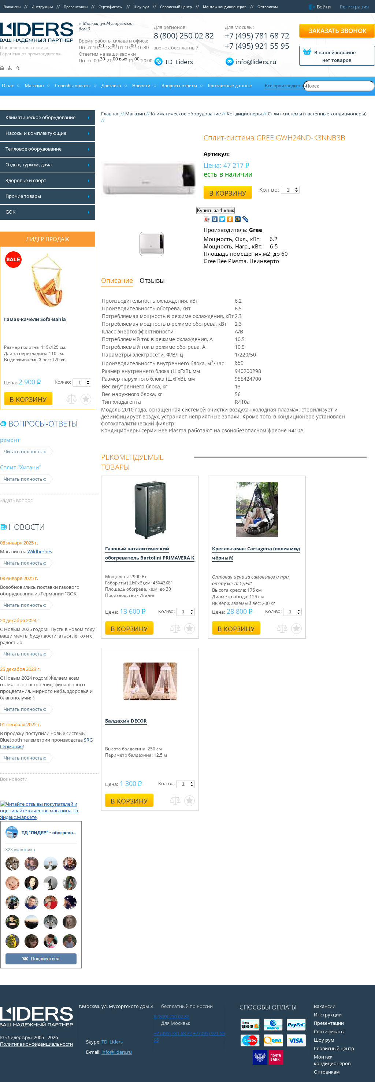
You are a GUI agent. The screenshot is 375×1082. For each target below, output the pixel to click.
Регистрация (354, 6)
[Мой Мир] (238, 219)
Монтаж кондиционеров (224, 6)
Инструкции (42, 6)
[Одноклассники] (230, 219)
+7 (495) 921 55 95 (257, 46)
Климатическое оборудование (186, 113)
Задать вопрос (16, 500)
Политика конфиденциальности (36, 1044)
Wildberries (39, 551)
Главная (110, 113)
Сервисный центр (176, 6)
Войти (324, 6)
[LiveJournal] (245, 219)
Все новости (13, 779)
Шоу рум (141, 6)
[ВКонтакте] (215, 219)
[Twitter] (222, 219)
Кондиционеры (244, 113)
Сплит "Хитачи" (20, 467)
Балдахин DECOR (126, 720)
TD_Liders (179, 62)
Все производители (286, 85)
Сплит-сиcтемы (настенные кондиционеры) (317, 113)
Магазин (135, 113)
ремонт (10, 439)
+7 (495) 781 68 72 (257, 35)
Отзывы (152, 280)
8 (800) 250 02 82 (184, 35)
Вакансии (12, 6)
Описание (117, 280)
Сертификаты (111, 6)
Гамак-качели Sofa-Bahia (35, 319)
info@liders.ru (116, 1052)
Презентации (76, 6)
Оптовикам (267, 6)
